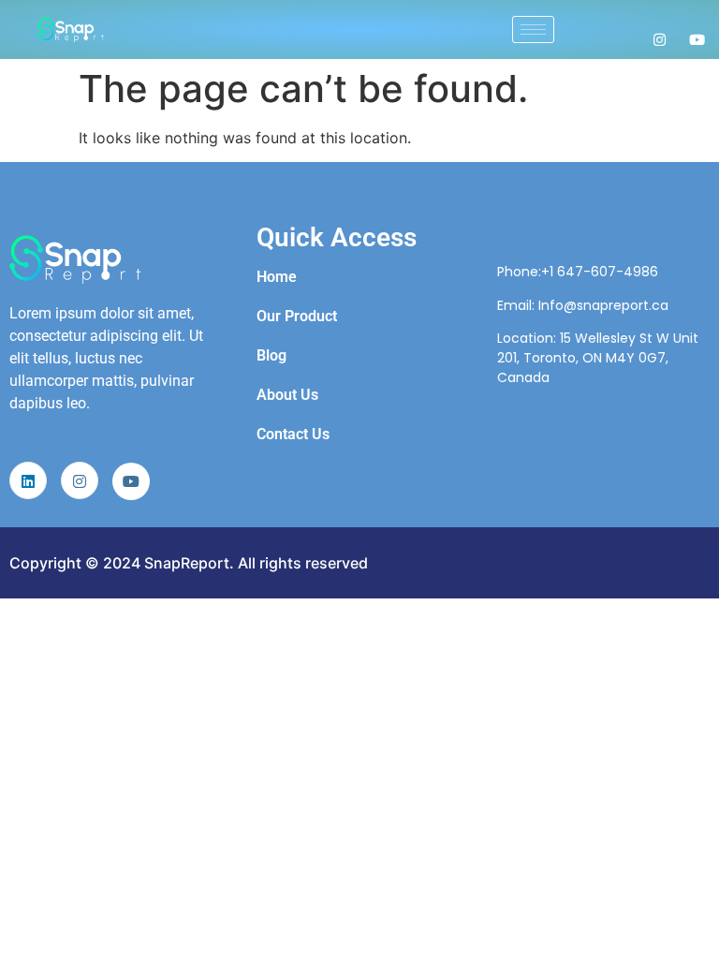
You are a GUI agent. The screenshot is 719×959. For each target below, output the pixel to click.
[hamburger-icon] (533, 29)
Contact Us (293, 434)
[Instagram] (659, 38)
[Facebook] (697, 38)
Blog (271, 355)
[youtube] (131, 481)
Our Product (297, 316)
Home (277, 277)
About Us (287, 395)
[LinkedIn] (28, 480)
